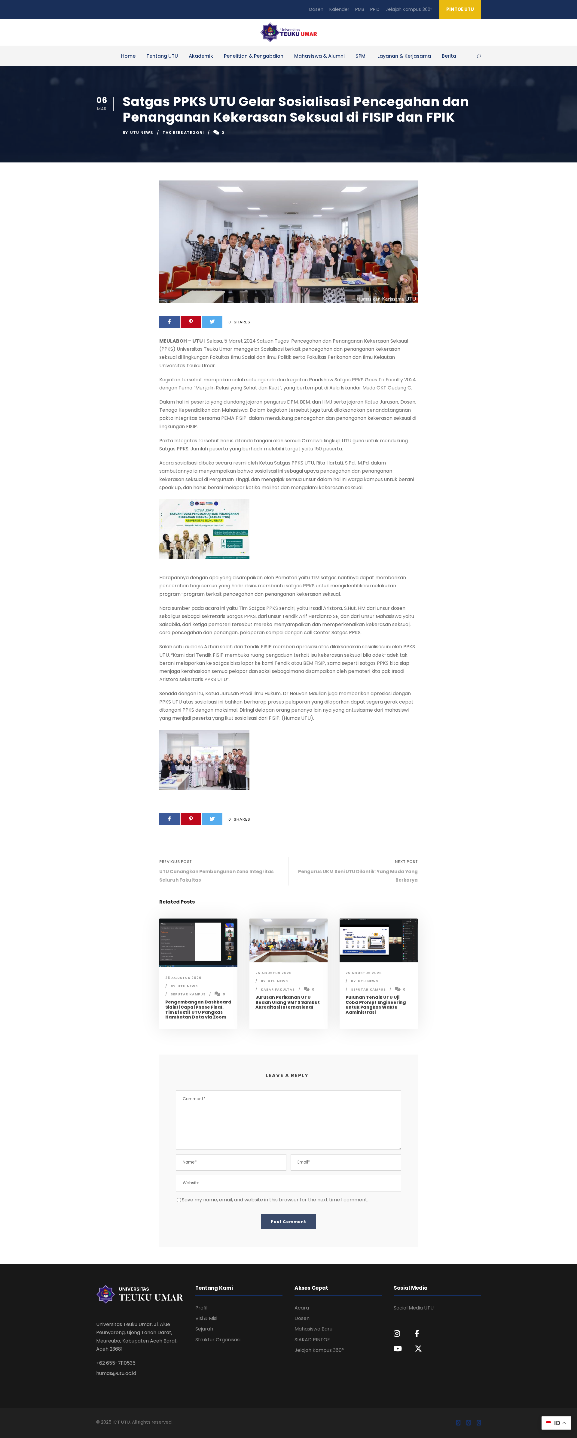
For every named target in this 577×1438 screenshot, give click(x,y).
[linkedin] (468, 1423)
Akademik (201, 56)
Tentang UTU (162, 56)
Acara (302, 1307)
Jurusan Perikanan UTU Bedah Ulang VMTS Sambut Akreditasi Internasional (287, 1002)
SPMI (361, 56)
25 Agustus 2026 (183, 977)
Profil (201, 1307)
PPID (375, 9)
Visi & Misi (206, 1318)
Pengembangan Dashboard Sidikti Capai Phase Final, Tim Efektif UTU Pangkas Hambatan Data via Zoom (198, 1009)
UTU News (141, 132)
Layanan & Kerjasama (404, 56)
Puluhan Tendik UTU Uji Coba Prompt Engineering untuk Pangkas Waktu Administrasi (376, 1004)
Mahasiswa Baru (313, 1328)
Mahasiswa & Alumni (319, 56)
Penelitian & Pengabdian (253, 56)
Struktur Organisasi (217, 1339)
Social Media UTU (414, 1307)
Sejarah (204, 1328)
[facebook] (458, 1423)
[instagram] (479, 1423)
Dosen (316, 9)
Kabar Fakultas (278, 989)
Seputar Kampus (188, 994)
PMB (359, 9)
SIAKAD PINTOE (312, 1339)
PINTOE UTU (460, 9)
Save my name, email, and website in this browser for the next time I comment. (275, 1199)
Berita (449, 56)
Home (128, 56)
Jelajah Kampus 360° (409, 9)
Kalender (339, 9)
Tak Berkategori (183, 132)
